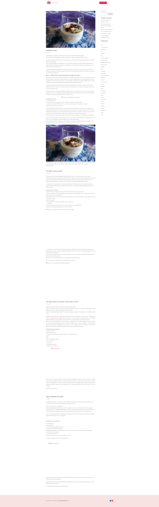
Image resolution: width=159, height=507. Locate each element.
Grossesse (103, 73)
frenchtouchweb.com (63, 500)
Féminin (102, 66)
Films (102, 69)
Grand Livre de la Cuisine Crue (58, 318)
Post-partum (103, 99)
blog (102, 55)
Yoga (102, 114)
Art (101, 51)
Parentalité (103, 93)
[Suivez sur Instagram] (112, 500)
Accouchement (104, 47)
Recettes (103, 103)
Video (102, 112)
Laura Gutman (104, 82)
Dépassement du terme (106, 62)
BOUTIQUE (103, 2)
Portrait (102, 97)
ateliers (102, 53)
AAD (102, 45)
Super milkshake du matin (54, 397)
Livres (102, 84)
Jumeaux (103, 79)
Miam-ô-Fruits (74, 55)
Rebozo (102, 101)
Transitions (103, 110)
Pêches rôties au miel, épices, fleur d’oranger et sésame (106, 26)
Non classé (103, 90)
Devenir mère (104, 64)
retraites (103, 106)
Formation (103, 71)
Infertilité (103, 77)
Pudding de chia (51, 50)
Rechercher (103, 11)
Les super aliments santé (60, 409)
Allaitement (103, 49)
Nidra (102, 88)
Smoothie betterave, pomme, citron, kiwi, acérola (62, 302)
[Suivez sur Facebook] (110, 500)
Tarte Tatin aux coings (105, 33)
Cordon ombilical (104, 58)
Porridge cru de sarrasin (54, 171)
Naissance (103, 86)
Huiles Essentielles (105, 75)
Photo (102, 95)
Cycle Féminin (104, 60)
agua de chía (70, 92)
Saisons (102, 108)
